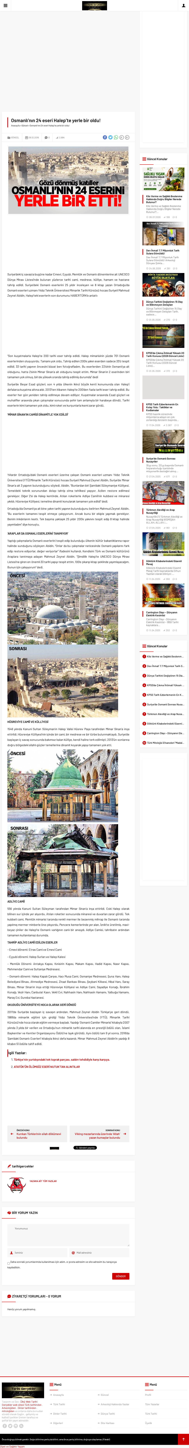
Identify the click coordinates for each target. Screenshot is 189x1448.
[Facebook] (4, 1426)
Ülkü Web (25, 1401)
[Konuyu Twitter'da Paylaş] (110, 137)
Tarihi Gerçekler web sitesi (19, 1403)
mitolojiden (8, 1411)
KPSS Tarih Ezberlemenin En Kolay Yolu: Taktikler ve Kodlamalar (162, 407)
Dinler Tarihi (60, 1413)
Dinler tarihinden (27, 1407)
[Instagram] (15, 1426)
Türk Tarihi (59, 1404)
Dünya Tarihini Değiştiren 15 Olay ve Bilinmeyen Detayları (164, 303)
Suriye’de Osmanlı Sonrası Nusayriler (160, 460)
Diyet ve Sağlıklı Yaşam (12, 1446)
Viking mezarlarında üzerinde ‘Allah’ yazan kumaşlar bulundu (97, 1135)
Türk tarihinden (33, 1404)
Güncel (25, 125)
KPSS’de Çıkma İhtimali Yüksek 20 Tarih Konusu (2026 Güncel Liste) (165, 354)
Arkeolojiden (9, 1407)
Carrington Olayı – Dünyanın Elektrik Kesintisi (161, 614)
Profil (148, 1394)
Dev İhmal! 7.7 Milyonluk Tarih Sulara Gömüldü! (162, 252)
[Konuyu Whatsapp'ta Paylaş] (116, 137)
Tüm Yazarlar (152, 1404)
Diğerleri (58, 1423)
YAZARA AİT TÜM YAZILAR (43, 1181)
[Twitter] (10, 1426)
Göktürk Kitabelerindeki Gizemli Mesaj (164, 563)
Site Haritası (107, 1423)
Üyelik (148, 1423)
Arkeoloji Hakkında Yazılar (115, 1404)
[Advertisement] (68, 31)
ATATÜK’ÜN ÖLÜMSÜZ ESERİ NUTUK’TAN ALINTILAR (47, 1066)
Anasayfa (15, 125)
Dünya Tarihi (108, 1413)
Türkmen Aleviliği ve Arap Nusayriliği (160, 511)
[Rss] (21, 1426)
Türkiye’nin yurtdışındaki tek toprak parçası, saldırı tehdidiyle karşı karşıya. (62, 1059)
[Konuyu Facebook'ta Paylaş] (105, 137)
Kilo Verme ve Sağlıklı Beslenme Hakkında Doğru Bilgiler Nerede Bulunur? (164, 199)
